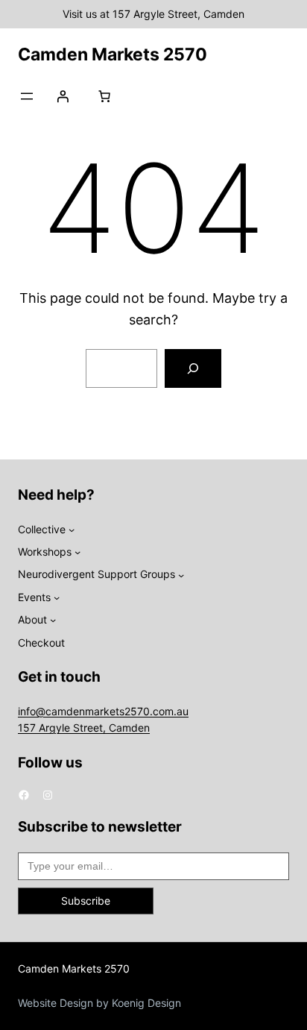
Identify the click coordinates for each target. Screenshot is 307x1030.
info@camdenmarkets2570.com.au (103, 711)
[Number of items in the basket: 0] (104, 96)
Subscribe (85, 900)
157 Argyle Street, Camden (84, 727)
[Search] (193, 368)
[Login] (62, 96)
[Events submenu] (57, 597)
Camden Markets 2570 (112, 54)
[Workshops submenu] (77, 552)
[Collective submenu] (72, 530)
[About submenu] (53, 620)
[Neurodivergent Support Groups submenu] (181, 574)
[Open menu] (27, 96)
